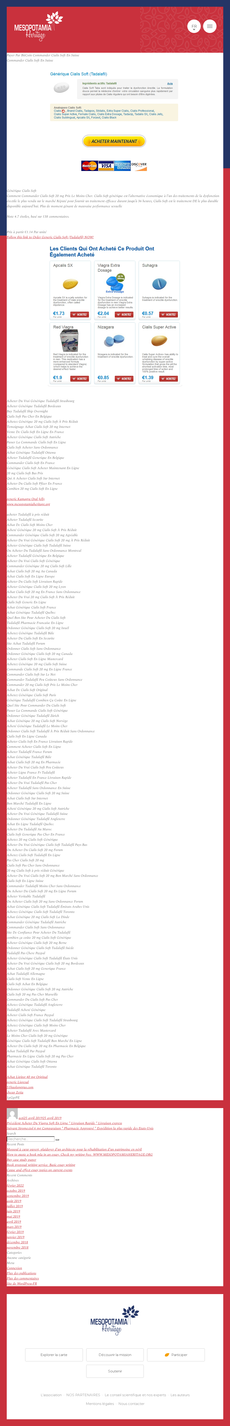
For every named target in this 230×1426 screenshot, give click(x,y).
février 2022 (15, 1185)
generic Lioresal (18, 1082)
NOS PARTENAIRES (83, 1395)
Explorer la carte (53, 1354)
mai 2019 (13, 1216)
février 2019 (15, 1232)
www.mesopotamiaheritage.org (28, 504)
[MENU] (210, 26)
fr (194, 26)
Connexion (14, 1268)
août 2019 (14, 1201)
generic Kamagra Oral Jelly (26, 499)
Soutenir (115, 1371)
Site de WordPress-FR (22, 1283)
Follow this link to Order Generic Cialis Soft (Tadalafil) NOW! (50, 237)
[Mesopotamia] (39, 26)
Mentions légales (100, 1404)
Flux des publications (21, 1273)
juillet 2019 (15, 1206)
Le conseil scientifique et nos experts (135, 1395)
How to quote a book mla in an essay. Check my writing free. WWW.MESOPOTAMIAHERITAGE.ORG (80, 1154)
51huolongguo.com (20, 1087)
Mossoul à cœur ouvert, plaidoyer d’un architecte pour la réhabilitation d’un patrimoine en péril (74, 1149)
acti (21, 1118)
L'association (51, 1395)
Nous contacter (131, 1404)
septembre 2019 (18, 1196)
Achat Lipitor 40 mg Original (27, 1077)
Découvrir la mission (115, 1354)
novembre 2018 (18, 1247)
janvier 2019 (15, 1237)
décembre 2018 (17, 1242)
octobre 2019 (16, 1190)
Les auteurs (180, 1395)
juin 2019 (13, 1211)
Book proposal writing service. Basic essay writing (41, 1165)
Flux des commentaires (23, 1278)
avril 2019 (14, 1221)
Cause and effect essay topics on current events (39, 1170)
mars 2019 (14, 1226)
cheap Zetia (15, 1092)
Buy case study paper (21, 1159)
